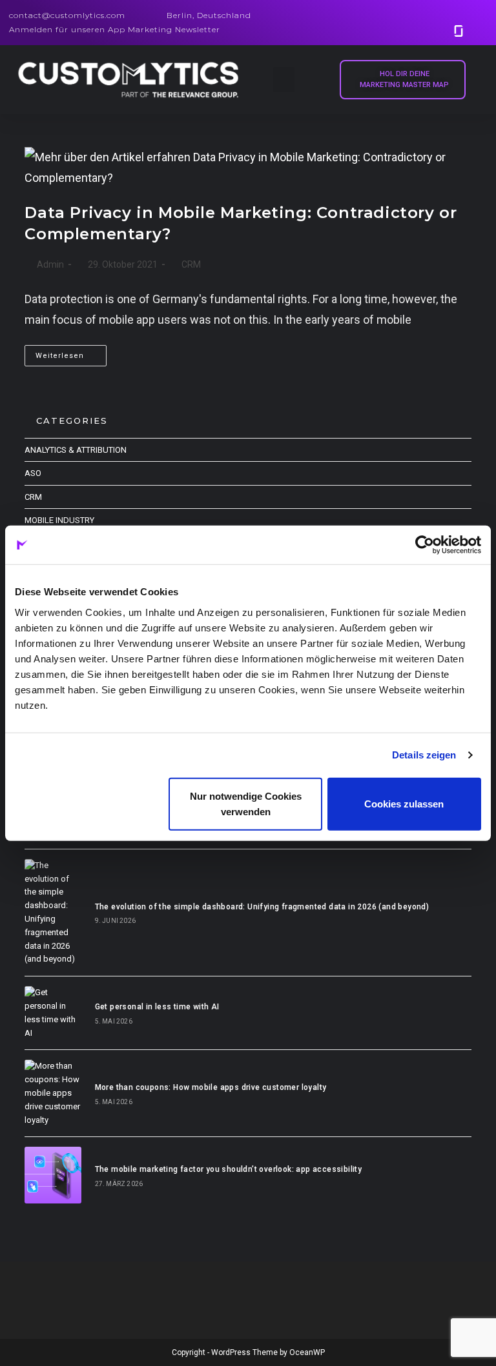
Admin (50, 264)
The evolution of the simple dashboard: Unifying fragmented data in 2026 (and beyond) (262, 906)
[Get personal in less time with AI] (53, 1013)
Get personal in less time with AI (157, 1006)
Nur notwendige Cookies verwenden (246, 803)
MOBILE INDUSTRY (59, 520)
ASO (33, 473)
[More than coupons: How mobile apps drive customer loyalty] (53, 1093)
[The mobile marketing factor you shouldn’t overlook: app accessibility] (53, 1175)
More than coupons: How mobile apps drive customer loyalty (211, 1087)
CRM (191, 264)
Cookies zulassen (404, 803)
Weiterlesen (71, 352)
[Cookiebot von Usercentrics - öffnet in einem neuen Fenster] (424, 545)
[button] (283, 79)
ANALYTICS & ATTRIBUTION (76, 450)
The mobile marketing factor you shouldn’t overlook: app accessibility (228, 1169)
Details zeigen (424, 754)
